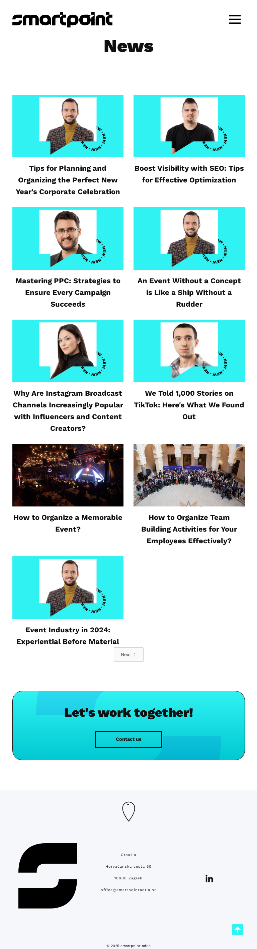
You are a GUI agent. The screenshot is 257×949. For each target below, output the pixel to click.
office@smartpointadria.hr (128, 890)
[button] (235, 19)
